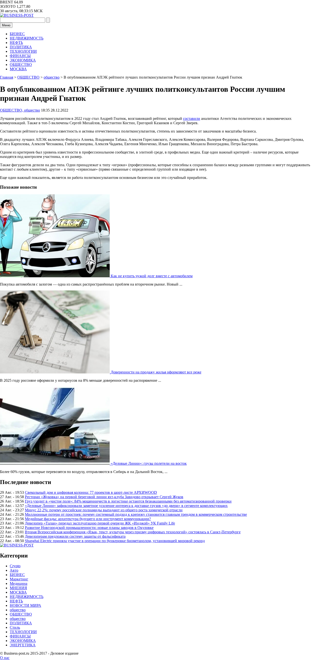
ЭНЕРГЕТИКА (23, 645)
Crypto (15, 566)
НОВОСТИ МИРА (25, 605)
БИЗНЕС (17, 34)
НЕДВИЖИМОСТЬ (26, 38)
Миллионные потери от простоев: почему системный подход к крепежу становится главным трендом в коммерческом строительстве (136, 514)
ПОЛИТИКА (21, 47)
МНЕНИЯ (18, 588)
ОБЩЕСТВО (21, 64)
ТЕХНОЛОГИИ (23, 51)
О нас (5, 658)
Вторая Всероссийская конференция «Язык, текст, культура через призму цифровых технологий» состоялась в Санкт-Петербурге (133, 532)
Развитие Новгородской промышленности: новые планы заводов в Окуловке (89, 528)
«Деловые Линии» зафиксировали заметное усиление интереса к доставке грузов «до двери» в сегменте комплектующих (126, 506)
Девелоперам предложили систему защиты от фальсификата (75, 536)
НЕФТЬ (16, 43)
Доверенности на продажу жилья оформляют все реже (156, 372)
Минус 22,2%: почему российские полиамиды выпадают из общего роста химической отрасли (104, 510)
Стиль (15, 627)
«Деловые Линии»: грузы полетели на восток (149, 463)
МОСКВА (18, 69)
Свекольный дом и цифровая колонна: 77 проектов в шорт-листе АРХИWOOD (91, 492)
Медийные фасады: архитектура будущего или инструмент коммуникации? (88, 519)
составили (191, 118)
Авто (14, 570)
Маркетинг (19, 579)
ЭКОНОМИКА (23, 60)
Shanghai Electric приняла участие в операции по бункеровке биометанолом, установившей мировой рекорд (115, 541)
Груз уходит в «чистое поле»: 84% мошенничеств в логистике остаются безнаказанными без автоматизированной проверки (128, 501)
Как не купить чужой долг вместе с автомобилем (152, 276)
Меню (6, 25)
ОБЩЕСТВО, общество (20, 110)
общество (18, 610)
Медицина (18, 583)
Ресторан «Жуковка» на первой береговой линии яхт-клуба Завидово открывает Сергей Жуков (104, 497)
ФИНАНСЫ (20, 56)
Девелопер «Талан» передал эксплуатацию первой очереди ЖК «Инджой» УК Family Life (100, 523)
